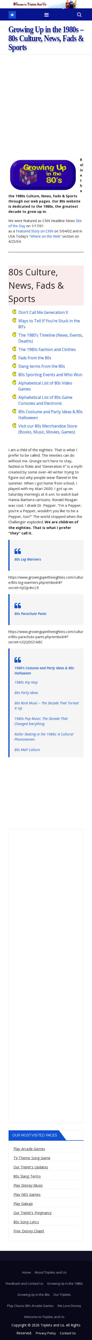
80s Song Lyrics (26, 1221)
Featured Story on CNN (34, 231)
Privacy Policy (46, 1333)
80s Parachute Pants (30, 613)
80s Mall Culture (27, 749)
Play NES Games (27, 1194)
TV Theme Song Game (32, 1158)
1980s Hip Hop (26, 682)
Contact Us (68, 1333)
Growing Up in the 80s (33, 1294)
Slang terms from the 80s (41, 366)
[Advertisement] (46, 103)
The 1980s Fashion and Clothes (47, 349)
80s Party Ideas (26, 692)
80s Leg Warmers (27, 559)
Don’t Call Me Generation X (43, 312)
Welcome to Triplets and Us (44, 1317)
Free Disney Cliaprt (28, 1231)
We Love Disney (69, 1305)
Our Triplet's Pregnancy (32, 1212)
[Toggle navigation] (46, 15)
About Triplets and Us (50, 1272)
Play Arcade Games (29, 1148)
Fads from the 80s (34, 358)
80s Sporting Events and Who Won (50, 374)
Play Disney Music (28, 1185)
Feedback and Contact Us (24, 1283)
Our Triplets (62, 1294)
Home (26, 1272)
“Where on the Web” (45, 236)
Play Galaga (23, 1203)
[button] (79, 15)
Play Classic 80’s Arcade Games (30, 1305)
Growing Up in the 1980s (65, 1283)
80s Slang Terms (27, 1176)
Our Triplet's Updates (30, 1167)
